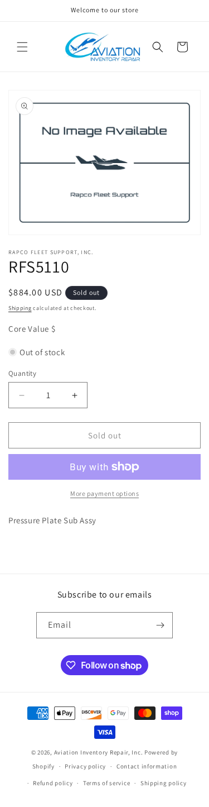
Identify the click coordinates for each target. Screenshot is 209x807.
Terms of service (106, 783)
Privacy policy (85, 766)
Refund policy (52, 783)
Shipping (20, 308)
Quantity (22, 373)
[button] (22, 47)
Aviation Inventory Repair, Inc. (98, 752)
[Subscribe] (160, 625)
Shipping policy (163, 783)
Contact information (146, 766)
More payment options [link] (104, 493)
